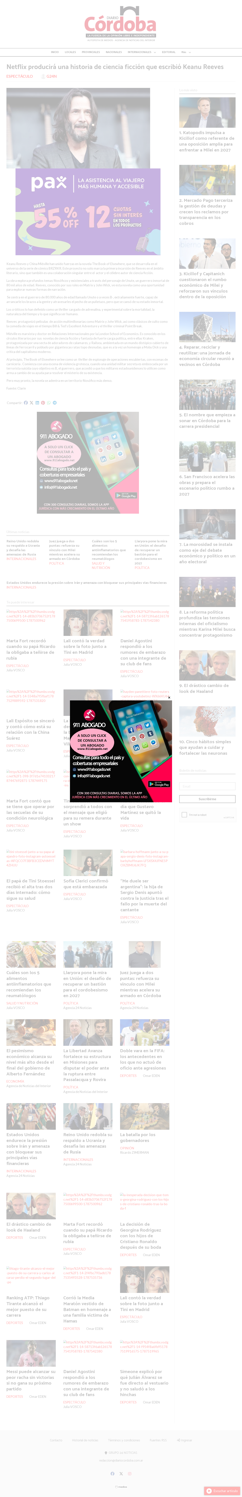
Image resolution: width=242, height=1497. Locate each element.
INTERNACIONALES (139, 52)
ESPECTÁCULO (19, 76)
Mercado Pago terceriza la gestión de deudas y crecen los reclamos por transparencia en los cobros (206, 212)
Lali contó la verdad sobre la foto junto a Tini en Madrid (85, 646)
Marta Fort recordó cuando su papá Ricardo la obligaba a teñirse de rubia (30, 649)
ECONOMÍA (15, 1081)
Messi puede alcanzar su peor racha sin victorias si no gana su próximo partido (31, 1380)
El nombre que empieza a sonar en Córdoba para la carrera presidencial (207, 420)
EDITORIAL (168, 52)
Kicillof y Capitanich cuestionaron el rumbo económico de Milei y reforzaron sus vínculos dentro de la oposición (203, 285)
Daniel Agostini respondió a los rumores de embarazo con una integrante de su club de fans (143, 652)
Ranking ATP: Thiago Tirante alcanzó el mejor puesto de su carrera (28, 1306)
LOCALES (70, 52)
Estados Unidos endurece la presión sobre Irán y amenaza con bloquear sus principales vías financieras (86, 583)
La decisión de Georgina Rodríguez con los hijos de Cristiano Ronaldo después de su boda (140, 1236)
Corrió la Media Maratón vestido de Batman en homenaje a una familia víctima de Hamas (87, 1309)
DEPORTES (128, 1076)
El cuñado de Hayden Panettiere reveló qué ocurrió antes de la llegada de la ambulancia (142, 732)
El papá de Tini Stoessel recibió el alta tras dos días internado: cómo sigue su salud (30, 889)
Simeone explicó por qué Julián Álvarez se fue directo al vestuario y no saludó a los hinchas (144, 1383)
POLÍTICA (56, 563)
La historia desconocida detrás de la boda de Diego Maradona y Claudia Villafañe (87, 732)
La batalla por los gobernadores (137, 1137)
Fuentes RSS (158, 1440)
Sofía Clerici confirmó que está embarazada (86, 884)
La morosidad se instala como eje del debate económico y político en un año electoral (207, 553)
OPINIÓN (127, 1148)
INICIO (55, 52)
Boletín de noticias (192, 770)
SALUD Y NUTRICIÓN (101, 565)
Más (184, 52)
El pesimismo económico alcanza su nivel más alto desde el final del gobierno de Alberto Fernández (30, 1062)
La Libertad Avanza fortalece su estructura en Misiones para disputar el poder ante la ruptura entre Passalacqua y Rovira (87, 1065)
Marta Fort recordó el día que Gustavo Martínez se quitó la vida (142, 809)
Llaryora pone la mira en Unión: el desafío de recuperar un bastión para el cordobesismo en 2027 (151, 552)
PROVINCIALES (91, 52)
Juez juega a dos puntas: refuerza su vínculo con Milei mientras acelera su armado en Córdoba (64, 550)
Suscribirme (207, 799)
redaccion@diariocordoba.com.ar (121, 1460)
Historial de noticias (85, 1440)
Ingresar (186, 1440)
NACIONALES (114, 52)
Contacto (56, 1440)
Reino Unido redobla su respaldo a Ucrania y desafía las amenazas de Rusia (23, 547)
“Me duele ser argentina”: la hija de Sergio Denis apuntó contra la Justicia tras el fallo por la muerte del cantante (144, 895)
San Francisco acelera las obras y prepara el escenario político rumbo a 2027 (207, 485)
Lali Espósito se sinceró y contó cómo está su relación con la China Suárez (30, 729)
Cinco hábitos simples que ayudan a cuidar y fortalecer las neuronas (205, 747)
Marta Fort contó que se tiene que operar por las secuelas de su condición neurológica (30, 809)
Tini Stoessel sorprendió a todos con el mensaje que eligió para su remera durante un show (88, 812)
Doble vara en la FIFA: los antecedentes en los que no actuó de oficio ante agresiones (143, 1059)
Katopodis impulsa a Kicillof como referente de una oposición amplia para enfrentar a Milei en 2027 (206, 141)
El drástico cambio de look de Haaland (28, 1227)
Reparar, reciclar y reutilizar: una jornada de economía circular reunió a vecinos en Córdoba (206, 356)
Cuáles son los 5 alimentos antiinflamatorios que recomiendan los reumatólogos (109, 550)
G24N (52, 76)
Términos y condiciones (124, 1440)
